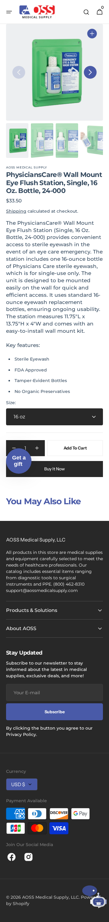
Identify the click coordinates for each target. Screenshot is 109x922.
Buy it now (54, 469)
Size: (11, 402)
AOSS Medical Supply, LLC (50, 897)
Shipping (16, 211)
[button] (9, 12)
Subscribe (54, 711)
